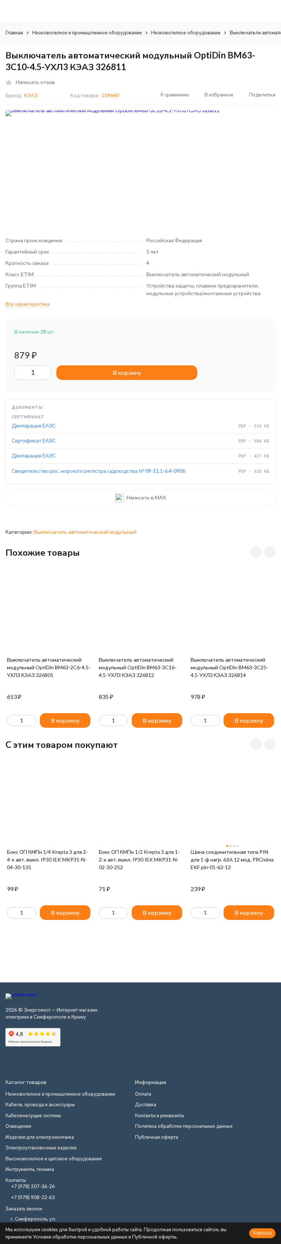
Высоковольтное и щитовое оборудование (53, 1158)
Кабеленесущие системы (33, 1115)
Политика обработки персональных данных (184, 1126)
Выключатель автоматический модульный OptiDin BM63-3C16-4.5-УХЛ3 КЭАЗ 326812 (137, 667)
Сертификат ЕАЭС (34, 440)
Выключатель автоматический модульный (85, 532)
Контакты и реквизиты (159, 1115)
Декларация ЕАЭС (34, 425)
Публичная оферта (156, 1137)
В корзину (127, 372)
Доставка (145, 1104)
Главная (14, 32)
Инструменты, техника (29, 1169)
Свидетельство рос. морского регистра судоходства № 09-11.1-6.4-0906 (98, 471)
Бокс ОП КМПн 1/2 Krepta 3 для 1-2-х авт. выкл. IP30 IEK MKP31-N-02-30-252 (139, 859)
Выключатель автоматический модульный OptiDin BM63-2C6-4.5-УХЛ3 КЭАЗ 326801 (48, 667)
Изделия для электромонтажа (39, 1137)
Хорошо (262, 1233)
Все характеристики (27, 304)
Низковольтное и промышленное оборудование (87, 32)
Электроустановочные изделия (40, 1147)
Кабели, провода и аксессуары (40, 1104)
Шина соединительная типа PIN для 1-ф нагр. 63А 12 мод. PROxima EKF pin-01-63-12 (232, 859)
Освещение (18, 1126)
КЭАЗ (31, 95)
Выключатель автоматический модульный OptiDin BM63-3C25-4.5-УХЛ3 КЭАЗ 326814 (229, 667)
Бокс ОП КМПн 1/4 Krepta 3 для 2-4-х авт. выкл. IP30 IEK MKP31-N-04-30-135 (47, 859)
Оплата (143, 1094)
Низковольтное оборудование (186, 32)
